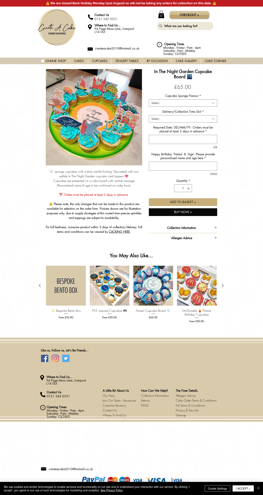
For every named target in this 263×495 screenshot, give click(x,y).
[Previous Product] (40, 285)
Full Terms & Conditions (190, 405)
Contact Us (102, 15)
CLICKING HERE (119, 231)
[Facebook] (44, 358)
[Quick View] (66, 286)
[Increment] (188, 188)
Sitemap (181, 415)
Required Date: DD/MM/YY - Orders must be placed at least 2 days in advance (183, 129)
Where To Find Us (114, 415)
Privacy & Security (187, 410)
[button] (161, 14)
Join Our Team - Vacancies (119, 400)
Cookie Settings (217, 488)
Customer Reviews (114, 405)
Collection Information (155, 395)
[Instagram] (55, 358)
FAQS (145, 405)
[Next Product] (223, 285)
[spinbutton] (183, 188)
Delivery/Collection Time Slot (183, 112)
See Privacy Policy (112, 490)
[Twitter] (66, 358)
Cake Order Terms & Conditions (196, 400)
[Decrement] (177, 188)
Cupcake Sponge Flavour (183, 96)
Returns (145, 400)
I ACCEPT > (243, 488)
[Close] (258, 488)
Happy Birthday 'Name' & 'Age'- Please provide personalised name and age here (183, 156)
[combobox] (183, 103)
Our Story (109, 395)
